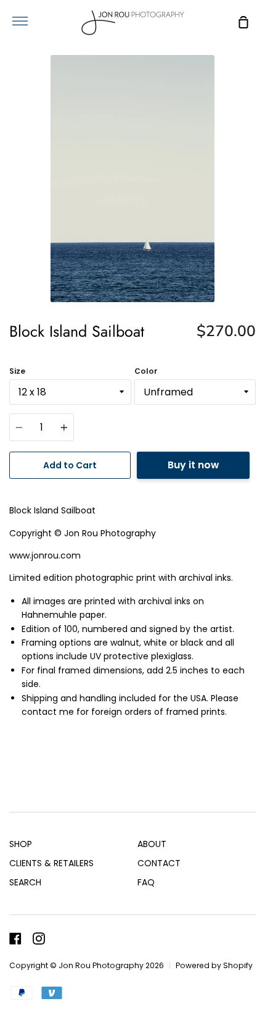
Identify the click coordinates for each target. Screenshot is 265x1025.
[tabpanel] (132, 178)
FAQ (146, 882)
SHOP (20, 844)
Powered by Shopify (214, 965)
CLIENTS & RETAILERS (51, 863)
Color (146, 371)
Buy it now (193, 465)
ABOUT (151, 844)
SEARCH (25, 882)
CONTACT (159, 863)
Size (17, 371)
